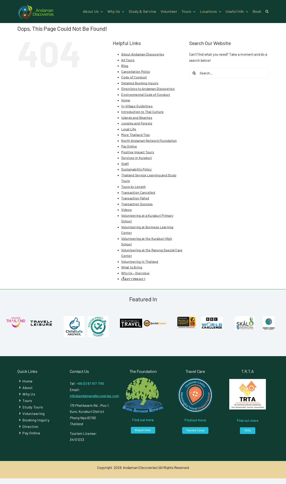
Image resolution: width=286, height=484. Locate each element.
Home (125, 100)
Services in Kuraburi (136, 158)
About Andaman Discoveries (142, 54)
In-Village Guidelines (136, 106)
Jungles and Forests (136, 123)
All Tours (127, 60)
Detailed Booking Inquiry (139, 83)
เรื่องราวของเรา (133, 279)
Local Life (128, 129)
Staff (125, 164)
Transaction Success (137, 204)
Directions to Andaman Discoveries (147, 89)
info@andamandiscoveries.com (94, 396)
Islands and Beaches (136, 117)
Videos (126, 210)
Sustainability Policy (136, 169)
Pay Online (129, 146)
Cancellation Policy (135, 71)
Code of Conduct (134, 77)
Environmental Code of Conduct (145, 94)
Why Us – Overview (135, 273)
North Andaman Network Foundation (149, 141)
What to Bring (131, 267)
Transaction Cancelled (138, 192)
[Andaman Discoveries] (36, 5)
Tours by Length (133, 187)
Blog (124, 66)
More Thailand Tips (135, 135)
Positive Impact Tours (137, 152)
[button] (267, 11)
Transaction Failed (135, 198)
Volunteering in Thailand (139, 261)
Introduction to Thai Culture (142, 112)
